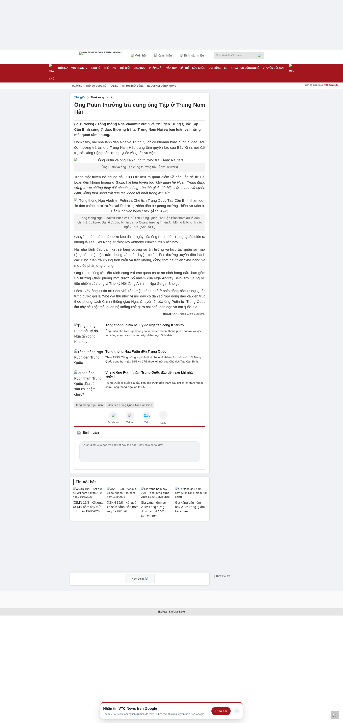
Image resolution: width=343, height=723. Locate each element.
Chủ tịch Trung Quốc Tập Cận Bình (130, 405)
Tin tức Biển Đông (133, 86)
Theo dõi (221, 710)
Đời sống (215, 68)
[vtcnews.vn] (113, 415)
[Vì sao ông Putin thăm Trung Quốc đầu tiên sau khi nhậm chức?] (88, 383)
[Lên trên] (335, 715)
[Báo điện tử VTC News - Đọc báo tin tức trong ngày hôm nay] (101, 57)
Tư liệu (113, 86)
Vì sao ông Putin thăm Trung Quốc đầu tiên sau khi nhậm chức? (150, 375)
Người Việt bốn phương (161, 86)
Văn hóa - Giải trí (177, 68)
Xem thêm (138, 578)
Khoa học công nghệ (245, 68)
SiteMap (162, 611)
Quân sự (77, 86)
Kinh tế (95, 68)
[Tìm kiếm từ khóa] (261, 55)
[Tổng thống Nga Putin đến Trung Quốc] (88, 357)
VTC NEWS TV (79, 68)
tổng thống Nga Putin (89, 405)
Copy (163, 423)
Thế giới (125, 68)
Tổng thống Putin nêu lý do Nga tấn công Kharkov (144, 325)
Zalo (146, 422)
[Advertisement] (243, 152)
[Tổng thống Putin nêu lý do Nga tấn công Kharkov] (88, 333)
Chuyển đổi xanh (274, 68)
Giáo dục (139, 68)
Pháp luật (156, 68)
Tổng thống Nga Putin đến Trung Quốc (135, 351)
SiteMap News (177, 611)
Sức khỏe (198, 68)
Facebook (113, 422)
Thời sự (63, 68)
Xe (225, 68)
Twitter (130, 422)
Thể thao (110, 68)
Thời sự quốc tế (96, 86)
